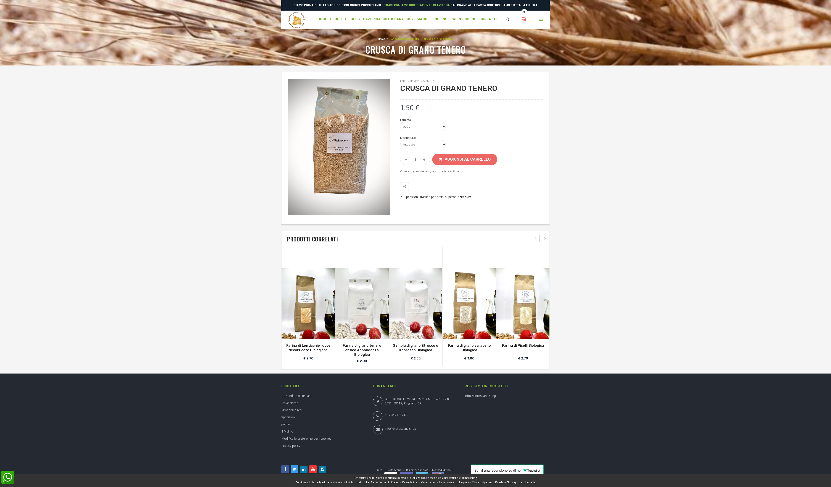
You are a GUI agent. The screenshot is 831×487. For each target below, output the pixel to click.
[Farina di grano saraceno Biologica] (469, 303)
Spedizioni (288, 417)
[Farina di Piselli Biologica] (523, 303)
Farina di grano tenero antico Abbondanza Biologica (362, 350)
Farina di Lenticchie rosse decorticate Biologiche (308, 347)
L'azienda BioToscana (296, 396)
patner (285, 424)
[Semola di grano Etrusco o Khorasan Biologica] (415, 303)
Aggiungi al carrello (468, 159)
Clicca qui (478, 482)
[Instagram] (322, 469)
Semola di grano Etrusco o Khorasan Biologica (415, 347)
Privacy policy (290, 446)
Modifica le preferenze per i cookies (306, 438)
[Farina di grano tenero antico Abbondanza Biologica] (362, 303)
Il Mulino (287, 431)
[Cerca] (507, 19)
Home (381, 38)
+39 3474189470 (396, 415)
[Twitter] (294, 469)
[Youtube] (313, 469)
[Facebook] (285, 469)
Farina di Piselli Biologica (523, 345)
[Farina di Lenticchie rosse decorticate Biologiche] (308, 303)
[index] (297, 20)
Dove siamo (289, 403)
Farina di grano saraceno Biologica (469, 347)
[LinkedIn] (304, 469)
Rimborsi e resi (291, 410)
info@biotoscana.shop (400, 428)
